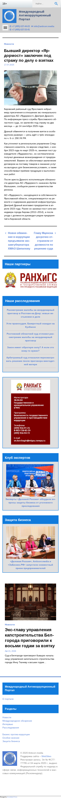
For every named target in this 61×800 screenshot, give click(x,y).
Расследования (10, 727)
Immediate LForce (12, 797)
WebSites (46, 756)
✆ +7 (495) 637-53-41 (20, 29)
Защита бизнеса (11, 741)
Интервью (7, 724)
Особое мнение (10, 737)
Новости (9, 44)
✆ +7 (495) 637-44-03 (20, 26)
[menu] (5, 27)
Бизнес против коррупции (16, 734)
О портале (8, 699)
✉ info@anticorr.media (42, 26)
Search (56, 4)
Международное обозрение (17, 720)
